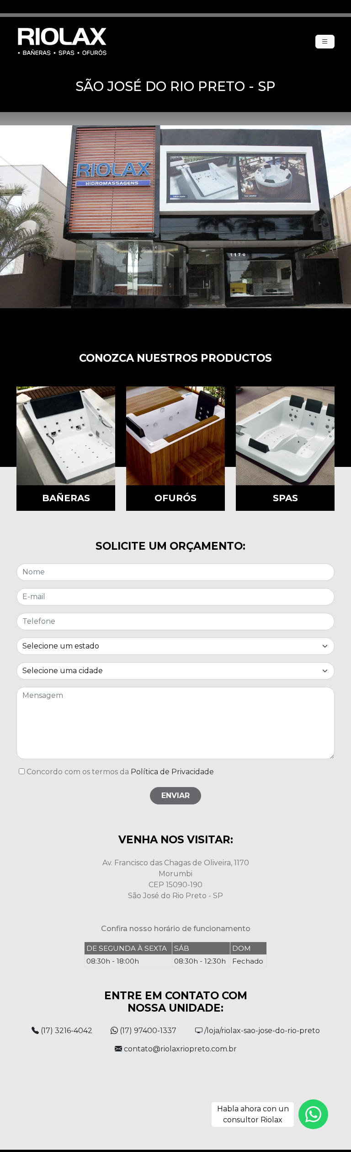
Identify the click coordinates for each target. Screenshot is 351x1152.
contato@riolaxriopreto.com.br (179, 1049)
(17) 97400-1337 (147, 1030)
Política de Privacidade (172, 771)
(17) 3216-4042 (65, 1030)
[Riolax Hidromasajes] (62, 41)
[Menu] (325, 41)
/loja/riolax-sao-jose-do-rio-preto (261, 1030)
